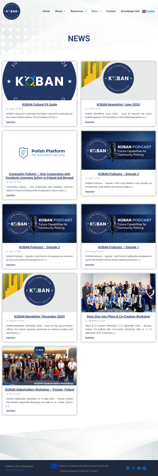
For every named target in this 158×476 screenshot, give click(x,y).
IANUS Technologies (15, 470)
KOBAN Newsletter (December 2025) (39, 316)
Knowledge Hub (130, 11)
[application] (63, 11)
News (94, 11)
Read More (10, 122)
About (58, 11)
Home (46, 11)
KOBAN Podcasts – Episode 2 (39, 247)
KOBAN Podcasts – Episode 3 (118, 174)
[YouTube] (139, 468)
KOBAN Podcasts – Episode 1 (118, 247)
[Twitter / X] (133, 468)
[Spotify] (144, 468)
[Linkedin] (128, 468)
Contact (111, 11)
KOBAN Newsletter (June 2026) (118, 104)
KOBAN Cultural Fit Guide (39, 104)
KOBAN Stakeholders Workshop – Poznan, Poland (39, 389)
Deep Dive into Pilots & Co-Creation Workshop (118, 316)
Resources (77, 11)
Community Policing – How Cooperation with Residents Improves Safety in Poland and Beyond (39, 176)
